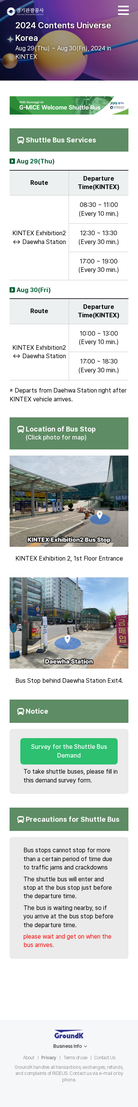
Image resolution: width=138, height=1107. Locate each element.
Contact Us (104, 1057)
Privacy (48, 1057)
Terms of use (75, 1057)
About (28, 1057)
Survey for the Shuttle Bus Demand (69, 751)
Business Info (67, 1046)
